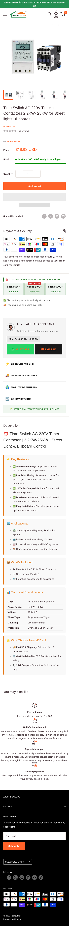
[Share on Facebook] (44, 216)
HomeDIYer (9, 126)
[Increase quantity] (36, 173)
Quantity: (8, 174)
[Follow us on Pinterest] (28, 877)
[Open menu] (5, 14)
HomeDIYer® (13, 141)
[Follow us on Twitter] (15, 877)
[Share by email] (63, 216)
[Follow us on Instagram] (21, 877)
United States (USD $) (14, 862)
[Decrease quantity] (19, 173)
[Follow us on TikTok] (41, 877)
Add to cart (34, 186)
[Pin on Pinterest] (50, 216)
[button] (34, 197)
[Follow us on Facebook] (9, 877)
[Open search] (49, 14)
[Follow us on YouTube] (34, 877)
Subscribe (14, 846)
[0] (63, 14)
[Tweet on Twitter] (57, 216)
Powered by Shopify (12, 919)
